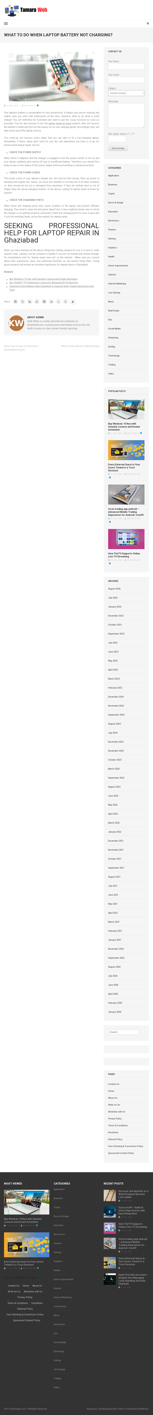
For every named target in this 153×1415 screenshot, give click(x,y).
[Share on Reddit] (51, 301)
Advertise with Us (116, 1111)
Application (113, 175)
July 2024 (112, 732)
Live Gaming (114, 292)
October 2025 (114, 624)
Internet (112, 274)
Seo (110, 319)
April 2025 (113, 669)
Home (111, 1091)
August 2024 (114, 723)
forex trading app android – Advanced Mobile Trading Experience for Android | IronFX (126, 512)
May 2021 (113, 904)
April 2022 (113, 813)
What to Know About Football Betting (80, 346)
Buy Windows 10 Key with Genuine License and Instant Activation (43, 279)
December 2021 (116, 840)
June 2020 (113, 985)
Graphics (112, 247)
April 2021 (113, 913)
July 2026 (112, 597)
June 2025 (113, 651)
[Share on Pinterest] (44, 301)
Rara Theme (118, 1408)
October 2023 (114, 759)
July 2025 (112, 642)
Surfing (111, 346)
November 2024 (116, 705)
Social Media (114, 328)
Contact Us (113, 1084)
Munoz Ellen (29, 1268)
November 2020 (116, 949)
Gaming (112, 238)
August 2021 (114, 877)
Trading (111, 364)
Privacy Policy (115, 1118)
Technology (114, 355)
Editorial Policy (115, 1139)
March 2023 (114, 768)
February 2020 (115, 1003)
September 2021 (116, 867)
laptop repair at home (60, 123)
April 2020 (113, 994)
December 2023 (116, 741)
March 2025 (114, 678)
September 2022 (116, 777)
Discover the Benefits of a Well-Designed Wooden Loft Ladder (133, 1194)
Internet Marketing (117, 283)
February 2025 (115, 687)
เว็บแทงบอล (31, 1277)
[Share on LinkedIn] (30, 301)
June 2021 (113, 895)
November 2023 (116, 750)
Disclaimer (113, 1132)
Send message (118, 148)
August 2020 (114, 967)
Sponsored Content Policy (121, 1153)
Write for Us (114, 1104)
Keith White (30, 106)
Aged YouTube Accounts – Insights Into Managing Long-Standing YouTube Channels (133, 1279)
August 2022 (114, 786)
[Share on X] (22, 301)
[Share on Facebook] (15, 301)
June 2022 (113, 795)
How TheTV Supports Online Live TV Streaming (124, 555)
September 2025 (116, 633)
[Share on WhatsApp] (37, 301)
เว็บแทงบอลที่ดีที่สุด (14, 1277)
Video (111, 373)
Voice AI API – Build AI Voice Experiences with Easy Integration (131, 1210)
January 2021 (114, 940)
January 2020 (114, 1012)
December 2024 (116, 696)
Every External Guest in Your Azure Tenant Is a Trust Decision (124, 467)
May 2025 (113, 660)
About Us (112, 1098)
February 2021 (115, 931)
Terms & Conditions (118, 1125)
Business (112, 184)
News (111, 301)
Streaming (113, 337)
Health (111, 256)
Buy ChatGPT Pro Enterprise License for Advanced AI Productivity (43, 282)
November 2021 (116, 849)
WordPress (143, 1408)
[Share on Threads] (65, 301)
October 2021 (114, 858)
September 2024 (116, 714)
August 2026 (114, 588)
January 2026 (114, 606)
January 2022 (114, 831)
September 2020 (116, 958)
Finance (112, 229)
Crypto (111, 193)
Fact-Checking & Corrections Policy (125, 1146)
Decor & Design (115, 202)
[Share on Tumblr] (58, 301)
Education (113, 211)
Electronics (113, 220)
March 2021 (114, 922)
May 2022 (113, 804)
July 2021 (112, 886)
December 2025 (116, 615)
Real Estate (113, 310)
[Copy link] (73, 301)
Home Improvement (118, 265)
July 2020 (112, 976)
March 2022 (114, 822)
